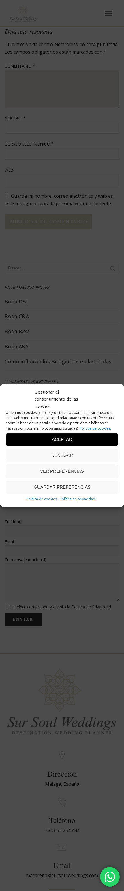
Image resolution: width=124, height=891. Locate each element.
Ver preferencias (62, 471)
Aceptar (62, 439)
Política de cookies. (95, 428)
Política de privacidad (77, 499)
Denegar (62, 455)
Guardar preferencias (62, 487)
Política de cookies (41, 499)
